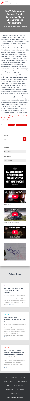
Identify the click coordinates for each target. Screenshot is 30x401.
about (6, 377)
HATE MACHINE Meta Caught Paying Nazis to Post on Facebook (14, 290)
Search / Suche (15, 393)
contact (22, 377)
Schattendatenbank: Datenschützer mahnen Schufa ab (14, 319)
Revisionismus (10, 389)
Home (11, 381)
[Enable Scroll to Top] (27, 398)
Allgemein (11, 124)
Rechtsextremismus (21, 124)
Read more (11, 304)
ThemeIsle (20, 397)
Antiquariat (14, 377)
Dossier (5, 381)
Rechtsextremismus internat (15, 385)
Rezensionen (20, 389)
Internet (6, 285)
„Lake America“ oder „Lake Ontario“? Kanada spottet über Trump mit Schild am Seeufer (14, 352)
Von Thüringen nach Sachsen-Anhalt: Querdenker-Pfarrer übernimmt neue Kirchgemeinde (14, 118)
